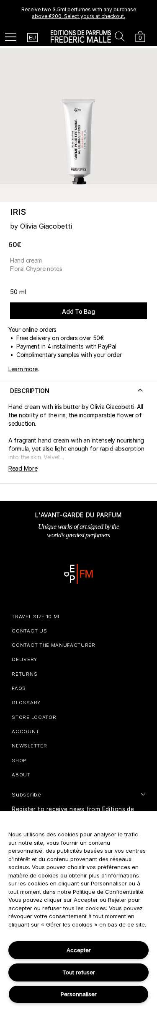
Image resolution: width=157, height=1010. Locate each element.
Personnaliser (79, 994)
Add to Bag (78, 311)
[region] (78, 910)
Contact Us (29, 631)
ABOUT (21, 775)
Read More (22, 468)
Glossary (26, 702)
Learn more (23, 368)
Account (25, 731)
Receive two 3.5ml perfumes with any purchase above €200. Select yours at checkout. (78, 12)
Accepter (79, 950)
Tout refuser (78, 972)
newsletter (29, 746)
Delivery (24, 659)
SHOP (19, 760)
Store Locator (34, 717)
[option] (78, 13)
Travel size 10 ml (36, 617)
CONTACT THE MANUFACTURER (53, 645)
